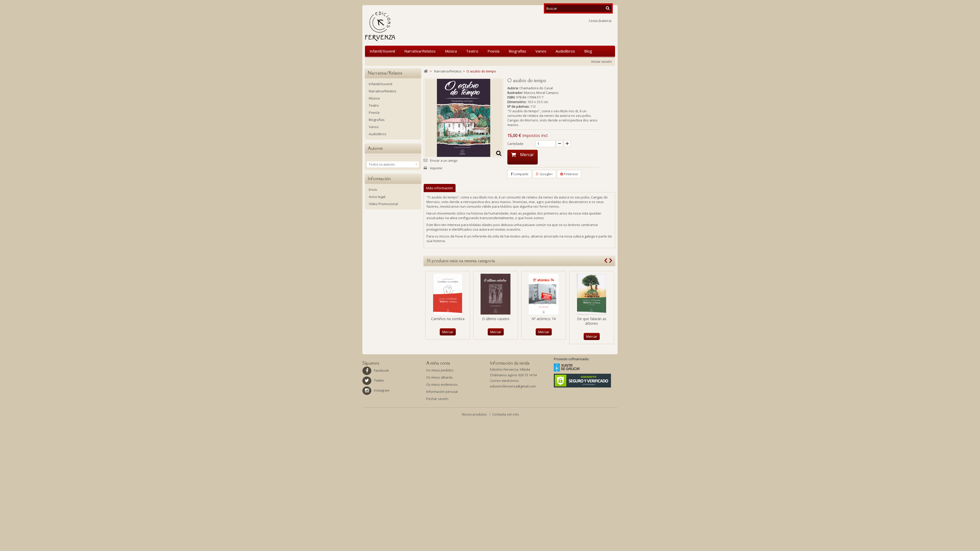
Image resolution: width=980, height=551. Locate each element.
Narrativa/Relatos (420, 51)
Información (379, 178)
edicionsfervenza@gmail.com (513, 386)
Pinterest (570, 174)
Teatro (472, 51)
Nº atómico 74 (544, 318)
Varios (540, 51)
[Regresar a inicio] (426, 71)
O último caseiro (495, 318)
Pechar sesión (437, 398)
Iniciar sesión (601, 61)
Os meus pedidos (440, 370)
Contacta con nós (505, 414)
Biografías (517, 51)
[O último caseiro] (495, 294)
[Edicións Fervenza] (406, 26)
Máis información (439, 188)
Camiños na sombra (447, 318)
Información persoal (442, 391)
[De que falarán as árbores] (591, 294)
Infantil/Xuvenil (382, 51)
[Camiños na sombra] (447, 294)
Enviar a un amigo (444, 160)
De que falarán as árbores (591, 321)
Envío (373, 189)
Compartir (520, 174)
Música (451, 51)
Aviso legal (377, 196)
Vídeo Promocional (383, 204)
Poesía (493, 51)
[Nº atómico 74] (543, 294)
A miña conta (438, 363)
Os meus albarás (439, 377)
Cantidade (515, 143)
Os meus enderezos (442, 384)
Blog (588, 51)
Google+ (546, 174)
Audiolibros (565, 51)
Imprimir (436, 168)
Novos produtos (475, 414)
